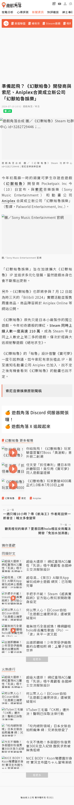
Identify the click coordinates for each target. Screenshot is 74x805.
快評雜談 (53, 12)
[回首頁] (12, 5)
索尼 (23, 498)
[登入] (65, 4)
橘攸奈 (36, 23)
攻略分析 (7, 12)
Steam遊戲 (53, 23)
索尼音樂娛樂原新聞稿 (24, 390)
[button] (70, 3)
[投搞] (54, 3)
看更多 (37, 659)
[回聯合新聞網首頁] (4, 5)
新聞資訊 (38, 12)
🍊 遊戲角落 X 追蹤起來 (28, 426)
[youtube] (59, 3)
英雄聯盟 (20, 23)
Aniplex (37, 498)
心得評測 (23, 12)
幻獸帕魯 (10, 498)
